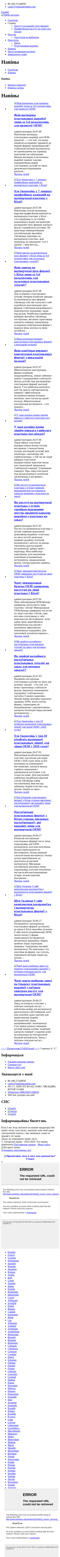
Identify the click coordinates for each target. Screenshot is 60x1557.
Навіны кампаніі (17, 85)
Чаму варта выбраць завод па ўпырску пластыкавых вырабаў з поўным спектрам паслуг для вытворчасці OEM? (33, 987)
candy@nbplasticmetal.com (22, 1083)
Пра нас (12, 34)
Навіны (12, 48)
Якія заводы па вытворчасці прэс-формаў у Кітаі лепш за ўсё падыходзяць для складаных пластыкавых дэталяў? (32, 276)
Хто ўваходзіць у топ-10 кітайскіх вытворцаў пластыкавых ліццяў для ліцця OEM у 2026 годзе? (31, 741)
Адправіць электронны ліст (16, 1150)
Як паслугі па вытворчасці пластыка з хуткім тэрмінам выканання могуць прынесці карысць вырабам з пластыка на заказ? (33, 511)
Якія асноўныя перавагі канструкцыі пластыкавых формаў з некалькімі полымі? (33, 356)
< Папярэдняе (12, 1048)
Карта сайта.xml (16, 1067)
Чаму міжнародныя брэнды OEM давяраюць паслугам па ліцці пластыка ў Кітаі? (31, 588)
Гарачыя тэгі (14, 1064)
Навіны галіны (16, 87)
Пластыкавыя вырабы (26, 45)
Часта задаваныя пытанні (21, 51)
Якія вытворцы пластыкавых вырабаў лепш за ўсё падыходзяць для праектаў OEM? (31, 120)
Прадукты (13, 40)
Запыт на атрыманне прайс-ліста (19, 1138)
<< (2, 1048)
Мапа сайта (44, 1144)
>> (37, 1048)
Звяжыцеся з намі (17, 54)
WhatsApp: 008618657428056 (23, 1092)
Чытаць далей (21, 174)
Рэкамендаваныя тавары (21, 1061)
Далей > (31, 1048)
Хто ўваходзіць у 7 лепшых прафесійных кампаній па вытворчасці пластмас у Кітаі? (33, 196)
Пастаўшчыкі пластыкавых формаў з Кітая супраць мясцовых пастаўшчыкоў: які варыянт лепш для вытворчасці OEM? (31, 820)
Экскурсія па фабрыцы (26, 37)
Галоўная (13, 20)
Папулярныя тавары (25, 1144)
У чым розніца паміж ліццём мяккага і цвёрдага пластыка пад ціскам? (32, 430)
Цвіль (17, 43)
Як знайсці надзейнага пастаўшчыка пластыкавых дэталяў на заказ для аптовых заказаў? (31, 663)
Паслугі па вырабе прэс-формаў (31, 26)
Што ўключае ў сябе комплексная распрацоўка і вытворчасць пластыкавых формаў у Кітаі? (32, 907)
